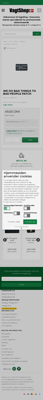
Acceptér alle (30, 222)
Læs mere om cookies (13, 202)
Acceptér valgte (14, 222)
